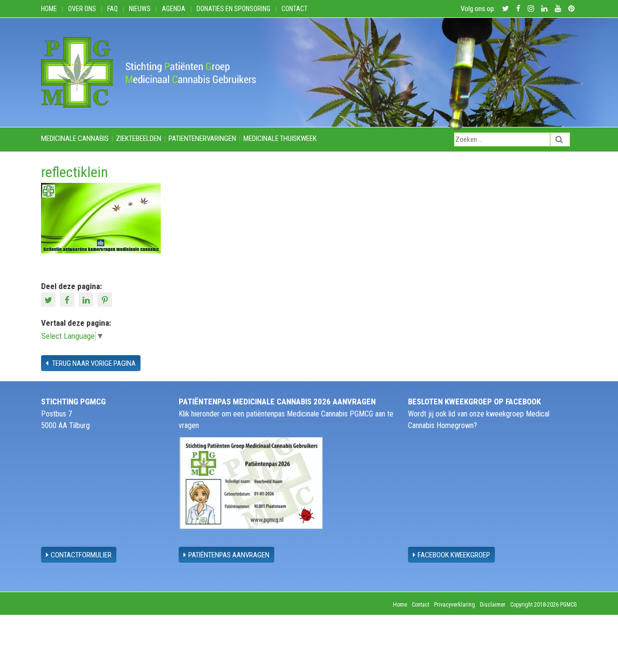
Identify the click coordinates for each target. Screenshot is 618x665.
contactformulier (81, 555)
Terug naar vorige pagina (93, 363)
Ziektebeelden (138, 138)
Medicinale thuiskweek (280, 138)
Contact (294, 9)
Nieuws (140, 9)
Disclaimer (493, 604)
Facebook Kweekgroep (454, 555)
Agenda (173, 9)
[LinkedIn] (87, 299)
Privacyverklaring (454, 604)
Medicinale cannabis (75, 138)
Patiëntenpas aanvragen (228, 555)
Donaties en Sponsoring (233, 9)
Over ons (82, 9)
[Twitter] (49, 299)
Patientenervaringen (202, 138)
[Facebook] (68, 299)
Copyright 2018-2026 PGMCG (543, 604)
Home (49, 9)
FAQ (112, 9)
